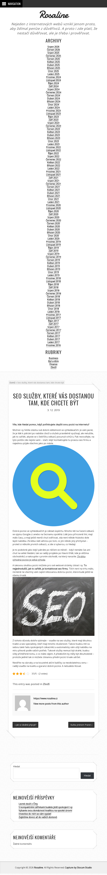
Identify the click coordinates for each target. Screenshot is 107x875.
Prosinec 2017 (53, 314)
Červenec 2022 (53, 159)
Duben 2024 (53, 98)
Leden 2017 (53, 342)
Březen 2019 (53, 269)
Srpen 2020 (53, 217)
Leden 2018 (53, 311)
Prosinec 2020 (53, 205)
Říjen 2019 (53, 247)
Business (53, 358)
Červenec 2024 (53, 92)
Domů (12, 382)
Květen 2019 (53, 263)
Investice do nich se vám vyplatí (35, 813)
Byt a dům (53, 361)
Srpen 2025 (53, 52)
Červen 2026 (53, 49)
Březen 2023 (53, 138)
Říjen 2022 (53, 153)
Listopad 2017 (53, 317)
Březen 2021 (53, 195)
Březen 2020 (53, 232)
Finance (53, 364)
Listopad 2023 (53, 113)
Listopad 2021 (53, 174)
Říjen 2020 (53, 211)
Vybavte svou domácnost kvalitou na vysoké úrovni (45, 810)
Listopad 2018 (53, 281)
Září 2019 (53, 250)
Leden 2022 (53, 168)
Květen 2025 (53, 61)
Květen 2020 (53, 226)
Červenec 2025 (53, 55)
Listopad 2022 (53, 150)
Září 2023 (53, 119)
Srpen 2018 (53, 290)
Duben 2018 (53, 302)
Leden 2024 (53, 107)
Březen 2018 (53, 305)
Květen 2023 (53, 132)
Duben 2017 (53, 339)
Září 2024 (53, 86)
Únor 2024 (53, 104)
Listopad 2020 (53, 208)
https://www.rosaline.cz (45, 698)
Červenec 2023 (53, 125)
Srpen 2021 (53, 180)
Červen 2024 (53, 95)
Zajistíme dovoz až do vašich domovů (38, 817)
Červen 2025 (53, 58)
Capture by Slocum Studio (78, 867)
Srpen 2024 (53, 89)
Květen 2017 (53, 336)
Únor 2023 (53, 141)
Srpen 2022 (53, 156)
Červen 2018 (53, 296)
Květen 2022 (53, 162)
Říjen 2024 (53, 83)
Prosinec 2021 (53, 171)
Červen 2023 (53, 128)
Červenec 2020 (53, 220)
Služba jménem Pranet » (81, 724)
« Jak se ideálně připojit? (25, 724)
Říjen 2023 (53, 116)
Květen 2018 (53, 299)
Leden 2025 (53, 74)
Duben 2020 (53, 229)
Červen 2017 (53, 333)
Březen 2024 (53, 101)
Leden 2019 (53, 275)
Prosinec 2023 (53, 110)
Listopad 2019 (53, 244)
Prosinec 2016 (53, 345)
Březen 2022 (53, 165)
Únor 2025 (53, 71)
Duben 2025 (53, 64)
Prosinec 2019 (53, 241)
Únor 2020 (53, 235)
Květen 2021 (53, 189)
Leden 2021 (53, 202)
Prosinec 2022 (53, 147)
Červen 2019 (53, 259)
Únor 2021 (53, 199)
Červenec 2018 (53, 293)
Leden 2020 (53, 238)
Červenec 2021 (53, 183)
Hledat (16, 766)
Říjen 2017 (53, 320)
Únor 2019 (53, 272)
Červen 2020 (53, 223)
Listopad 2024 (53, 80)
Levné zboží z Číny (28, 803)
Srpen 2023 (53, 122)
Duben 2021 (53, 192)
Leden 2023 (53, 144)
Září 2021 (53, 177)
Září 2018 (53, 287)
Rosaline (53, 14)
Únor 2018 (53, 308)
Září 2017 (53, 323)
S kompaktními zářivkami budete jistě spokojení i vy (45, 807)
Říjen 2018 (53, 284)
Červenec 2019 (53, 256)
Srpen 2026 (53, 46)
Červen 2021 (53, 186)
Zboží (53, 367)
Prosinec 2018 (53, 278)
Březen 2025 (53, 68)
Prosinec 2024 (53, 77)
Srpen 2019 (53, 253)
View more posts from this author (51, 703)
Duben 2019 (53, 266)
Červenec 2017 (53, 330)
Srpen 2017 (53, 327)
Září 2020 (53, 214)
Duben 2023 (53, 135)
